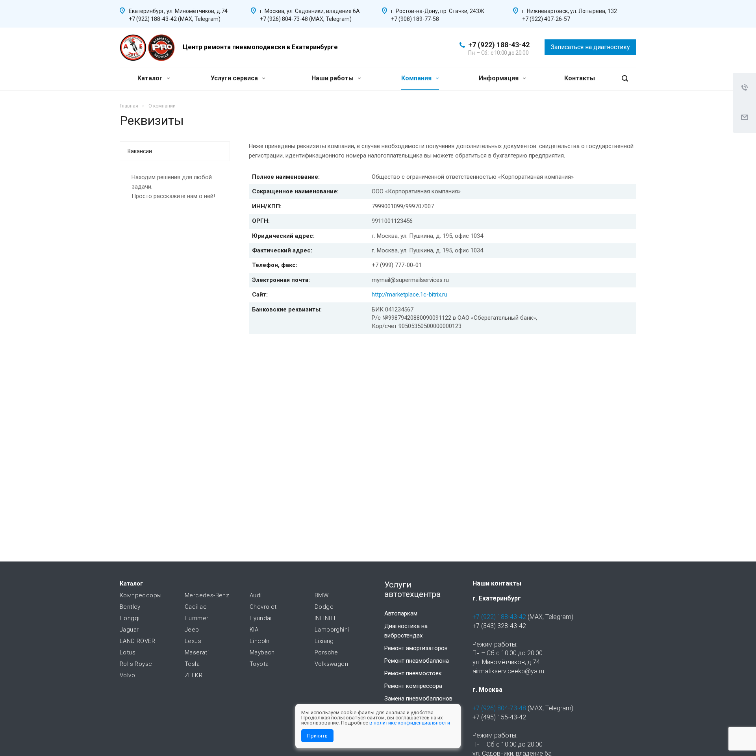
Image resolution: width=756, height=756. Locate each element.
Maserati (197, 652)
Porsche (326, 652)
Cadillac (196, 606)
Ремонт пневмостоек (413, 673)
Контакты (579, 78)
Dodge (324, 606)
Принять (317, 736)
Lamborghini (332, 629)
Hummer (196, 618)
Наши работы (333, 78)
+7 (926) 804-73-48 (499, 708)
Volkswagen (331, 663)
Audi (256, 595)
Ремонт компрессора (413, 685)
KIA (254, 629)
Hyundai (261, 618)
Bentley (130, 606)
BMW (321, 595)
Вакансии (140, 151)
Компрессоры (140, 595)
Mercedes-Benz (207, 595)
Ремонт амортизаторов (416, 648)
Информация (499, 78)
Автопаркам (400, 613)
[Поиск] (624, 78)
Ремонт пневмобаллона (416, 660)
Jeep (192, 629)
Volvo (127, 675)
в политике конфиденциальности (409, 723)
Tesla (192, 663)
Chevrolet (263, 606)
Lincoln (260, 641)
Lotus (127, 652)
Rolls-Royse (136, 663)
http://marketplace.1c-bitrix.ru (409, 294)
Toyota (259, 663)
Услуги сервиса (235, 78)
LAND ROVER (137, 641)
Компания (417, 78)
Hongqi (129, 618)
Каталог (150, 78)
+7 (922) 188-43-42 (499, 45)
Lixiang (324, 641)
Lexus (193, 641)
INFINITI (325, 618)
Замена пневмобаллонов (418, 698)
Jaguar (129, 629)
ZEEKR (193, 675)
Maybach (262, 652)
